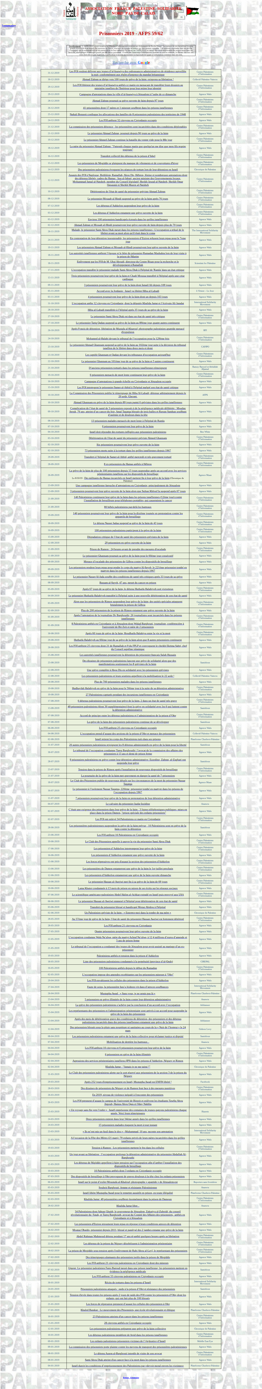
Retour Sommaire (131, 1377)
